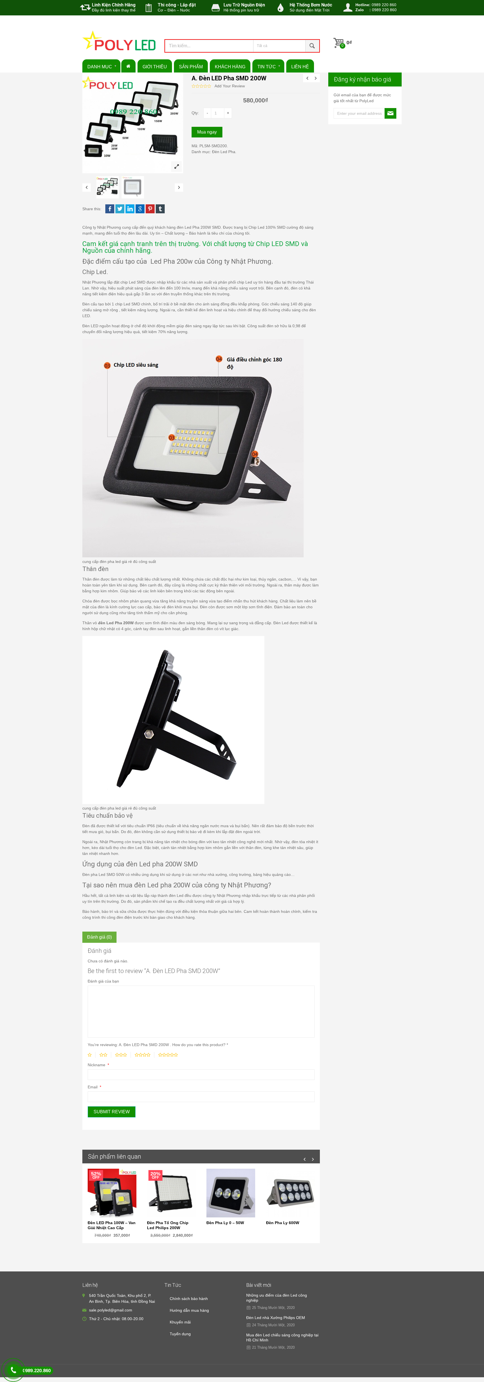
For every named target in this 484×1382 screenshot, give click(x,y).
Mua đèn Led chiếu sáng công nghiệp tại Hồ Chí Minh (282, 1337)
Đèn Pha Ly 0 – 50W (225, 1222)
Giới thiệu (155, 66)
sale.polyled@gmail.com (110, 1310)
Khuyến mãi (180, 1322)
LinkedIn (129, 208)
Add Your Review (230, 86)
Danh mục (99, 66)
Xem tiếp (231, 1191)
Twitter (119, 208)
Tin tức (266, 66)
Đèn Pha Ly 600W (282, 1222)
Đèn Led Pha (223, 151)
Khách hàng (230, 66)
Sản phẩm (191, 66)
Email (93, 1087)
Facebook (109, 208)
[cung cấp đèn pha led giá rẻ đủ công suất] (107, 187)
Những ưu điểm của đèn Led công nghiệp (276, 1298)
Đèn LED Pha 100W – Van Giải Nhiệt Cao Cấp (112, 1225)
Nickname (97, 1065)
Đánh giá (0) (99, 937)
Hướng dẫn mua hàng (189, 1310)
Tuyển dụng (180, 1334)
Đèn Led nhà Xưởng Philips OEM (275, 1317)
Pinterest (150, 208)
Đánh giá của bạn (103, 981)
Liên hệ (300, 66)
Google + (140, 208)
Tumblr (160, 208)
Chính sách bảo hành (189, 1298)
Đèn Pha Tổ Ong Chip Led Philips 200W (168, 1225)
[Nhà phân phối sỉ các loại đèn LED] (119, 42)
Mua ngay (207, 132)
